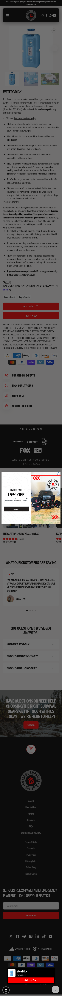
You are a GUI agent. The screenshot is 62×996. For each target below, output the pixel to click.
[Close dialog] (58, 474)
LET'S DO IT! (16, 509)
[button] (6, 990)
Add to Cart (30, 980)
